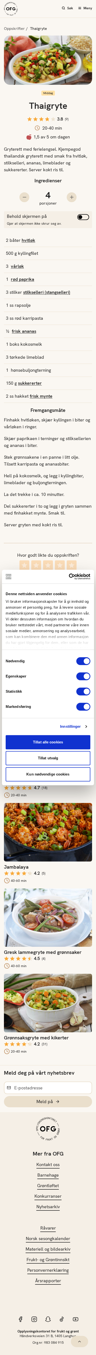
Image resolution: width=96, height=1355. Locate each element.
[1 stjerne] (24, 565)
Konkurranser (48, 1196)
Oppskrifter (14, 28)
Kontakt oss (48, 1164)
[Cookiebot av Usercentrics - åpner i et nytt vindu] (69, 576)
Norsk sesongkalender (48, 1238)
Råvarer (48, 1228)
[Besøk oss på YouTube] (75, 1319)
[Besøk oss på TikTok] (62, 1319)
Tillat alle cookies (48, 742)
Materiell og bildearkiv (48, 1249)
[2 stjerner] (36, 565)
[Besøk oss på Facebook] (20, 1319)
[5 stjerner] (72, 565)
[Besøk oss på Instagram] (34, 1319)
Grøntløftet (48, 1185)
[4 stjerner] (60, 565)
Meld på (44, 1101)
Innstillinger (70, 726)
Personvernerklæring (48, 1270)
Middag (48, 93)
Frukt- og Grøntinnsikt (48, 1259)
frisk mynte (41, 396)
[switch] (83, 676)
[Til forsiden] (11, 9)
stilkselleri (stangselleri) (46, 292)
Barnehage (48, 1175)
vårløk (17, 266)
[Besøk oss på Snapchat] (48, 1319)
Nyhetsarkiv (48, 1206)
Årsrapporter (48, 1280)
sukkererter (30, 383)
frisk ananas (24, 331)
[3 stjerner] (48, 565)
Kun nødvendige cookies (47, 774)
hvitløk (28, 240)
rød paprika (22, 279)
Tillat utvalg (48, 758)
